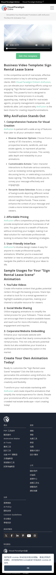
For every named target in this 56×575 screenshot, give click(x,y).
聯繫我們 (33, 487)
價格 (32, 430)
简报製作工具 (9, 462)
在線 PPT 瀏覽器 (10, 454)
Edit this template (28, 56)
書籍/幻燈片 (35, 450)
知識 (32, 446)
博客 (32, 434)
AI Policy (7, 507)
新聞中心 (33, 479)
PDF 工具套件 (9, 430)
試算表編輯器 (9, 466)
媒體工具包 (34, 483)
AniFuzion (41, 106)
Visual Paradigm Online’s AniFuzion (33, 82)
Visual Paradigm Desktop (32, 2)
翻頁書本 (7, 434)
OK (28, 568)
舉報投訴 (7, 522)
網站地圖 (33, 490)
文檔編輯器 (8, 458)
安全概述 (7, 518)
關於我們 (33, 471)
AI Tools (7, 442)
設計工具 (7, 450)
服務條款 (7, 502)
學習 (32, 442)
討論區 (32, 475)
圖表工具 (7, 446)
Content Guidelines (13, 514)
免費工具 (33, 438)
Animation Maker (12, 438)
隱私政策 (7, 510)
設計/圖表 (34, 454)
